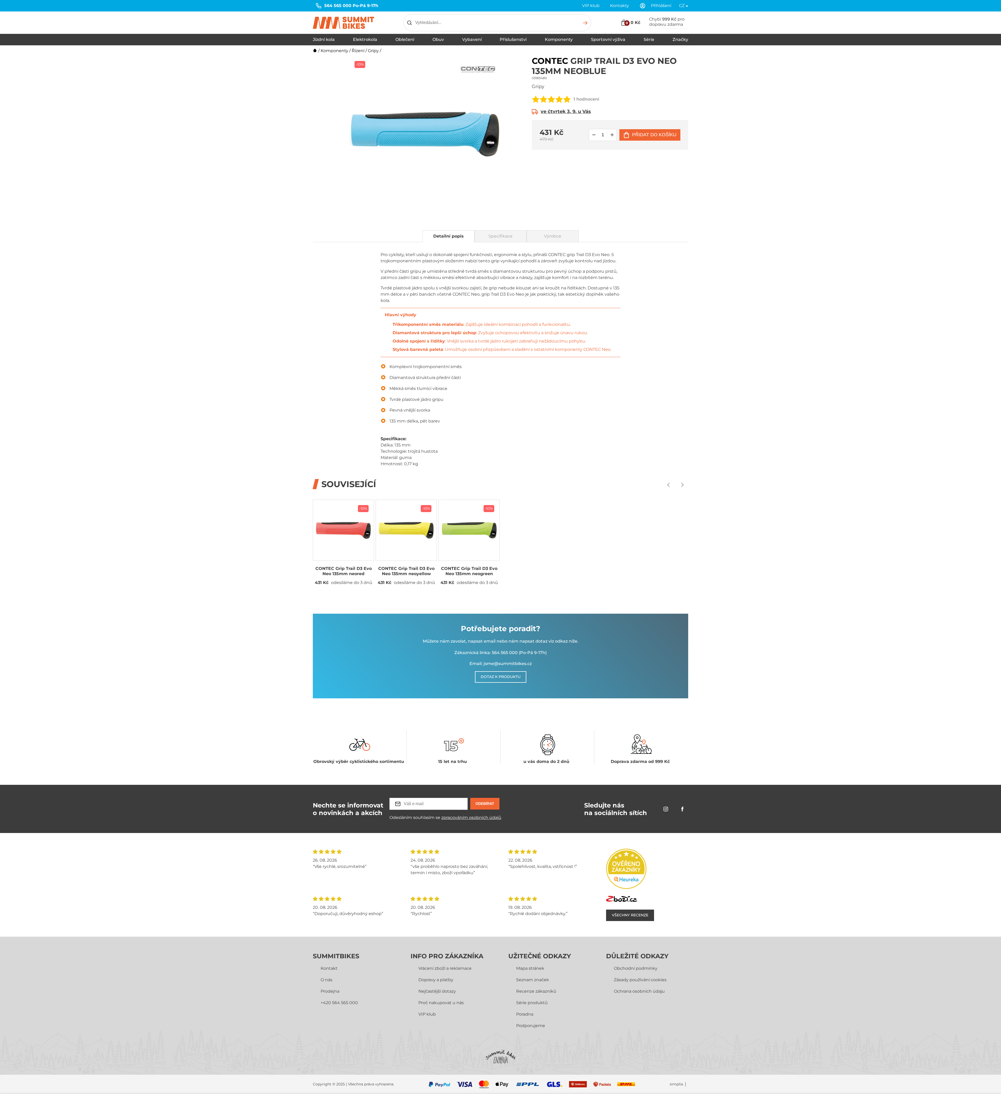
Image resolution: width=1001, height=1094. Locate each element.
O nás (326, 979)
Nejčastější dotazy (437, 991)
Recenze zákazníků (536, 991)
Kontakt (329, 968)
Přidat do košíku (654, 134)
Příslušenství (513, 39)
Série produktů (532, 1002)
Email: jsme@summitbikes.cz (500, 663)
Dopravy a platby (435, 979)
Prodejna (330, 991)
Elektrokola (365, 39)
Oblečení (404, 39)
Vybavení (472, 39)
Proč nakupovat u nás (441, 1002)
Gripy (373, 50)
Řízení (358, 50)
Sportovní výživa (608, 39)
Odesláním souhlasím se (445, 817)
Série (649, 39)
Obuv (438, 39)
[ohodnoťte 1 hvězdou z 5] (536, 99)
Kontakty (619, 5)
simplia (676, 1084)
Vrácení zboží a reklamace (445, 968)
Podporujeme (530, 1025)
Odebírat (484, 803)
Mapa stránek (530, 968)
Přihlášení (661, 5)
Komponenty (559, 39)
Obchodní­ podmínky (635, 968)
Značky (680, 39)
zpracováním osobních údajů (471, 817)
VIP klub (591, 5)
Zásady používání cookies (640, 979)
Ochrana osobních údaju (639, 991)
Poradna (524, 1014)
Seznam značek (532, 979)
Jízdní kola (324, 39)
